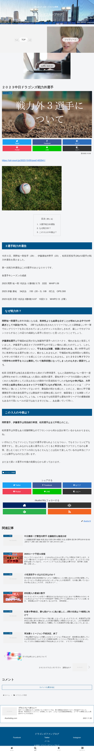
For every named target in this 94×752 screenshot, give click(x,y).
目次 (43, 218)
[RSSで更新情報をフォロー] (69, 511)
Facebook (17, 737)
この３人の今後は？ (48, 232)
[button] (87, 419)
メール (47, 741)
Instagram (77, 737)
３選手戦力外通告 (47, 224)
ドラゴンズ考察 (10, 472)
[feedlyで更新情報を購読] (24, 511)
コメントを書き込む (47, 687)
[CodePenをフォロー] (69, 505)
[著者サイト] (24, 505)
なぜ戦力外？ (45, 228)
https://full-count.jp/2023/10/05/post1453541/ (23, 160)
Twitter (47, 737)
